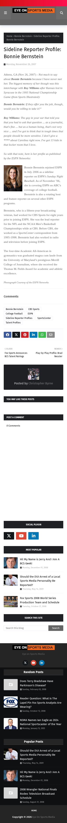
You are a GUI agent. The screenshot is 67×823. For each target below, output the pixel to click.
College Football (14, 313)
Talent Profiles (13, 322)
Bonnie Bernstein (23, 36)
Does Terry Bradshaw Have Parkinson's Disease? (36, 683)
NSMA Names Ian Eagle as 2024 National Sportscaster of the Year (40, 722)
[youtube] (21, 536)
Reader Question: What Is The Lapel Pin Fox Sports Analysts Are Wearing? (40, 702)
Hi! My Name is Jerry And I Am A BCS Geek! (40, 561)
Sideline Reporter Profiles (19, 318)
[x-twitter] (9, 536)
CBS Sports (33, 309)
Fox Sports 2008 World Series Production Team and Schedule (39, 600)
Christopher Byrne (40, 383)
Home (9, 36)
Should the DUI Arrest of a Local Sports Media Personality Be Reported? (40, 581)
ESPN (30, 313)
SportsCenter (44, 318)
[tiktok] (46, 536)
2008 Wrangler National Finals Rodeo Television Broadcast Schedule (38, 794)
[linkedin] (33, 536)
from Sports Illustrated (25, 96)
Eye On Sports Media (43, 817)
